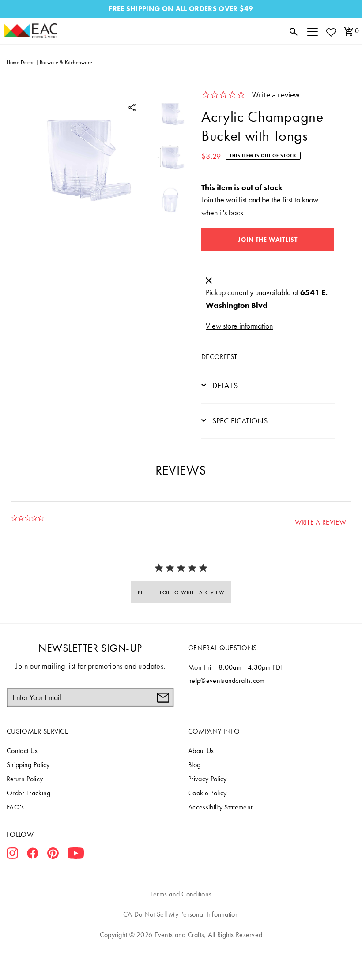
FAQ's (15, 807)
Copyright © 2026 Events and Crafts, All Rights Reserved (181, 934)
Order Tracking (28, 793)
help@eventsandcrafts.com (226, 680)
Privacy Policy (207, 778)
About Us (201, 750)
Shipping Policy (28, 764)
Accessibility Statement (220, 807)
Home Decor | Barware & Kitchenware (49, 62)
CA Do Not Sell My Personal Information (181, 914)
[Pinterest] (53, 854)
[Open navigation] (312, 31)
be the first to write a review (181, 592)
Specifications (239, 421)
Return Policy (25, 778)
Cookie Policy (207, 793)
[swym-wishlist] (330, 32)
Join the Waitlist (268, 240)
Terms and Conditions (181, 894)
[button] (320, 522)
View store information (239, 326)
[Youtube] (76, 854)
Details (224, 385)
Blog (194, 764)
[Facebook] (32, 854)
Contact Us (22, 750)
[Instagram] (12, 854)
